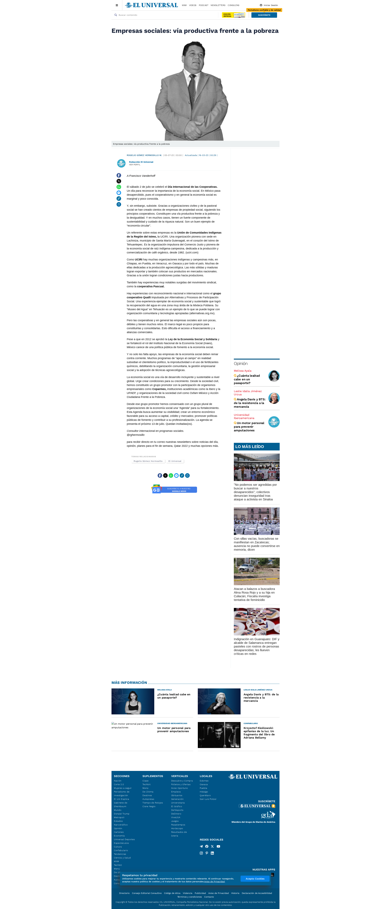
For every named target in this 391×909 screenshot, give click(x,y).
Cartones (119, 832)
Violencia (187, 893)
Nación (117, 780)
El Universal (174, 461)
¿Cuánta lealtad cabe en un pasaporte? (247, 379)
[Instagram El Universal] (201, 853)
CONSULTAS (233, 5)
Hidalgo (204, 791)
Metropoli (119, 817)
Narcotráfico (121, 824)
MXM (184, 5)
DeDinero (176, 813)
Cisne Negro (149, 806)
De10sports (177, 810)
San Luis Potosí (208, 799)
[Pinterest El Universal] (206, 853)
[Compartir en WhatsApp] (119, 187)
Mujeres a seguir (123, 788)
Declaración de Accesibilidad (257, 893)
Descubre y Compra (182, 780)
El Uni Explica (121, 799)
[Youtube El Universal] (218, 847)
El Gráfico (176, 806)
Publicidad (200, 893)
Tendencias (120, 854)
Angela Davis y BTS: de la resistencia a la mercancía (249, 402)
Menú (117, 868)
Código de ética (172, 893)
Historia (235, 893)
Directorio (124, 893)
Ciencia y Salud (122, 857)
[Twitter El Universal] (212, 847)
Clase (146, 780)
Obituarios (176, 795)
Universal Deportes (124, 839)
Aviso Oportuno (179, 788)
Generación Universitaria (178, 801)
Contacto (209, 897)
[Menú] (116, 5)
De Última (148, 791)
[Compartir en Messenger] (119, 192)
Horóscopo (177, 828)
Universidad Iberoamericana (244, 416)
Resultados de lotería (179, 834)
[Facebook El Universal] (206, 847)
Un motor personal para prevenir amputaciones (249, 426)
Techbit (118, 865)
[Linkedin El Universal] (212, 853)
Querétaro (205, 795)
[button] (264, 15)
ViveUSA (175, 817)
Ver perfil (134, 164)
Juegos (175, 821)
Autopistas (148, 799)
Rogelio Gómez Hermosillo (148, 461)
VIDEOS (192, 5)
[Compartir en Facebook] (119, 175)
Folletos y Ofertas (181, 784)
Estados (118, 821)
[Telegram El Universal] (201, 847)
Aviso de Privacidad (218, 893)
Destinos (147, 795)
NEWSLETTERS (218, 5)
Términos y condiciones (189, 897)
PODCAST (203, 5)
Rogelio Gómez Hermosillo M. (144, 155)
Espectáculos (121, 843)
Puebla (203, 788)
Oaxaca (204, 784)
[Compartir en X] (119, 181)
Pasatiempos (178, 824)
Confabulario (121, 850)
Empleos (176, 791)
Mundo (117, 810)
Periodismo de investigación (122, 793)
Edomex (204, 780)
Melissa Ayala (242, 370)
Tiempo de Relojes (153, 802)
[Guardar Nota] (119, 204)
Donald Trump (121, 813)
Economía (119, 835)
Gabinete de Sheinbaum (120, 804)
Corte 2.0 (119, 784)
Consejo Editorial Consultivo (147, 893)
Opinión (240, 363)
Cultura (118, 846)
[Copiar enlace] (119, 198)
